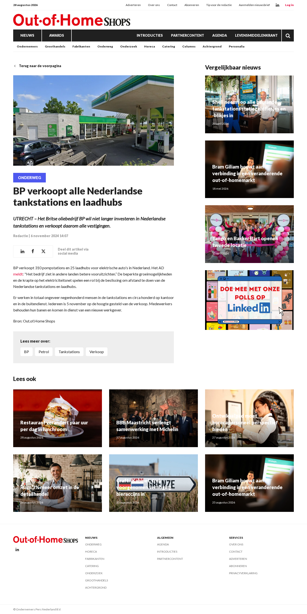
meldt (18, 274)
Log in (289, 5)
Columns (188, 46)
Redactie (20, 236)
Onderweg (105, 46)
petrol (44, 351)
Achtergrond (212, 46)
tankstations (69, 351)
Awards (56, 35)
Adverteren (133, 5)
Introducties (150, 35)
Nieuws (27, 35)
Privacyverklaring (243, 573)
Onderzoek (128, 46)
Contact (172, 5)
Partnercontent (187, 35)
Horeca (149, 46)
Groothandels (55, 46)
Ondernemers (27, 46)
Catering (168, 46)
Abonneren (191, 5)
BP (26, 351)
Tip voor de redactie (219, 5)
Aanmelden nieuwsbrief (254, 5)
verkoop (96, 351)
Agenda (219, 35)
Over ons (154, 5)
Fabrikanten (81, 46)
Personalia (236, 46)
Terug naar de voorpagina (40, 66)
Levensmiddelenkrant (256, 35)
